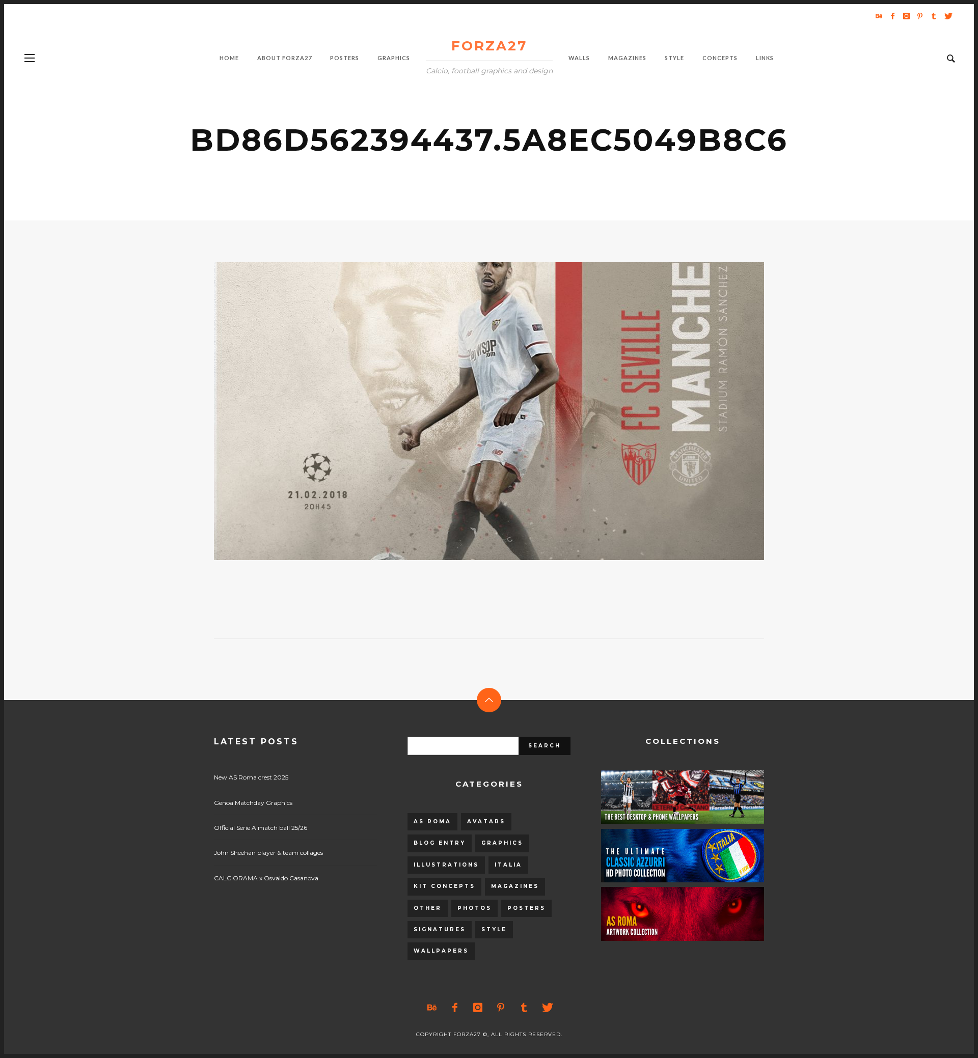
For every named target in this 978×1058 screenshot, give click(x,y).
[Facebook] (892, 16)
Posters (526, 908)
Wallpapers (441, 951)
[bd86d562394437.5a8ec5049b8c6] (472, 411)
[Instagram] (906, 16)
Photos (474, 908)
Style (494, 929)
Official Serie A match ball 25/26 (260, 827)
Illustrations (446, 864)
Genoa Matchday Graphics (253, 802)
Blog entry (440, 843)
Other (428, 908)
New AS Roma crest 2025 (251, 777)
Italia (508, 864)
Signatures (440, 929)
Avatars (486, 821)
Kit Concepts (444, 886)
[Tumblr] (934, 16)
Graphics (502, 843)
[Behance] (879, 16)
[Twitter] (947, 16)
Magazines (515, 886)
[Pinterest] (920, 16)
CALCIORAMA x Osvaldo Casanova (266, 878)
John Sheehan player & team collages (268, 852)
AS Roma (432, 821)
